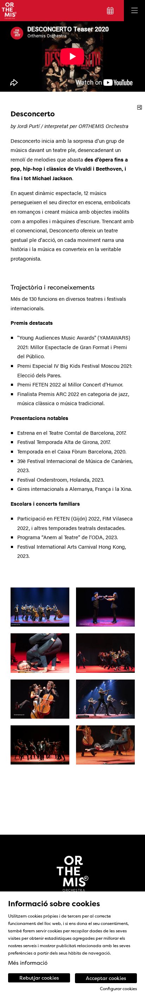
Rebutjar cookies (39, 977)
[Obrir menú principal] (134, 10)
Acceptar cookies (106, 978)
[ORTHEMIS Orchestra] (8, 10)
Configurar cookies (118, 989)
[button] (14, 56)
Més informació (28, 963)
